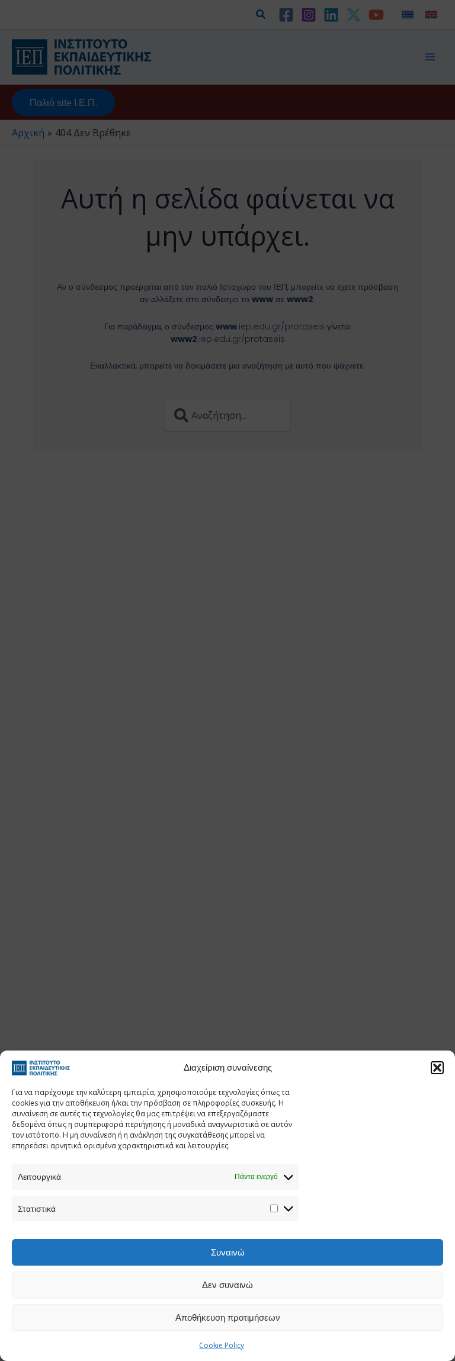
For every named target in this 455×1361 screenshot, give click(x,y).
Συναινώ (228, 1252)
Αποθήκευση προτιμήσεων (227, 1317)
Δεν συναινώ (227, 1284)
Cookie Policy (221, 1345)
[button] (437, 1068)
